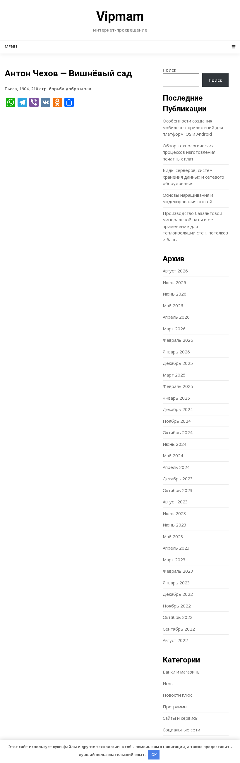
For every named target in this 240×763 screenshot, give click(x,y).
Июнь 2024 (174, 444)
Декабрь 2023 (178, 478)
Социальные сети (181, 730)
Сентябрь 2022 (179, 629)
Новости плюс (177, 695)
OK (154, 754)
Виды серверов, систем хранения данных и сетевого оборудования (193, 176)
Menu (11, 46)
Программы (175, 707)
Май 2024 (173, 455)
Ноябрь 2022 (177, 606)
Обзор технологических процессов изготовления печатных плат (189, 152)
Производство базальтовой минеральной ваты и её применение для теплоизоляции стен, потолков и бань (195, 226)
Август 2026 (175, 271)
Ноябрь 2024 (177, 421)
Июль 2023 (174, 513)
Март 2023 (174, 559)
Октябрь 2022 (178, 617)
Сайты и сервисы (180, 718)
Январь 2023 (176, 583)
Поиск (169, 70)
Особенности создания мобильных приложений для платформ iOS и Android (193, 127)
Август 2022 (175, 640)
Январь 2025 (176, 398)
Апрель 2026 (176, 317)
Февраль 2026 (178, 340)
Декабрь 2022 (178, 594)
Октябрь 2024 (178, 432)
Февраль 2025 (178, 386)
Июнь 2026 (174, 294)
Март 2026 (174, 329)
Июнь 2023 (174, 525)
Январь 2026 (176, 352)
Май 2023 (173, 536)
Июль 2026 (174, 282)
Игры (168, 683)
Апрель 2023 (176, 548)
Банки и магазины (181, 672)
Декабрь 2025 (178, 363)
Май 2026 (173, 305)
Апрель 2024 (176, 467)
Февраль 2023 (178, 571)
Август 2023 (175, 502)
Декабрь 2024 (178, 409)
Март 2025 (174, 375)
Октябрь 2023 (178, 490)
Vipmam (120, 16)
